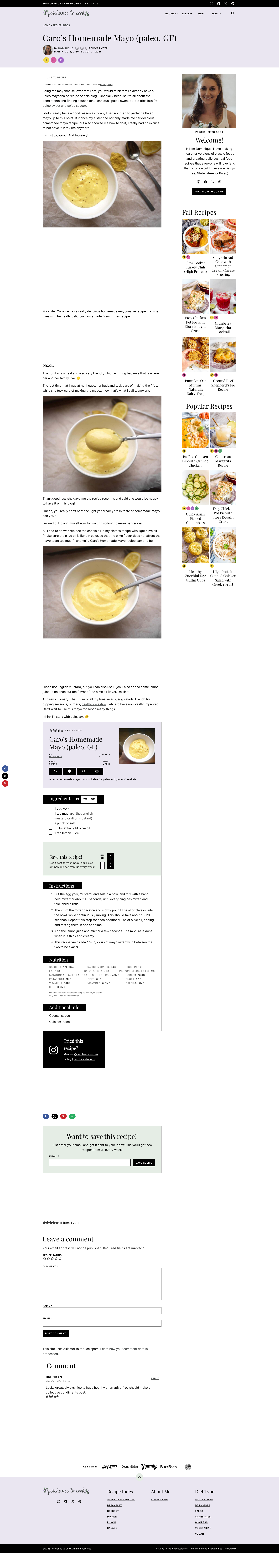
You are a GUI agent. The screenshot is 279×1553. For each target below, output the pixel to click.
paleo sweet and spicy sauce (64, 106)
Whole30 (201, 1522)
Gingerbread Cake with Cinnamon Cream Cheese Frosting (223, 266)
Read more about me (209, 191)
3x (93, 799)
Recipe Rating (52, 1255)
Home (46, 25)
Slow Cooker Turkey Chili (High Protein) (195, 267)
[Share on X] (55, 1116)
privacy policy (106, 84)
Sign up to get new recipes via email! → (71, 3)
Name (47, 1306)
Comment (50, 1266)
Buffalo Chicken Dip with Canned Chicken (195, 461)
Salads (112, 1528)
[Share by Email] (83, 771)
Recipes (170, 13)
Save (111, 861)
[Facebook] (218, 3)
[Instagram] (211, 3)
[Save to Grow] (55, 771)
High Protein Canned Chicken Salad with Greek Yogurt (223, 578)
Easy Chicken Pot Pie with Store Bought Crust (195, 324)
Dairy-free (202, 1505)
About (214, 13)
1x (77, 799)
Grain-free (203, 1516)
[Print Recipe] (96, 771)
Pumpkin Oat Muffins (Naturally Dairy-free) (195, 387)
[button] (75, 48)
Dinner (112, 1516)
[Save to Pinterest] (63, 1116)
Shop (201, 13)
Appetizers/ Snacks (121, 1499)
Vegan (199, 1533)
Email (102, 858)
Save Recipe (144, 1162)
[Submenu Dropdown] (178, 14)
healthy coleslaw (94, 704)
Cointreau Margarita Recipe (223, 461)
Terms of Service (198, 1548)
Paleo (199, 1511)
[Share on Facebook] (46, 1116)
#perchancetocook (83, 1059)
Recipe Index (61, 25)
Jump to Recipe (56, 77)
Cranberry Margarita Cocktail (223, 327)
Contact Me (159, 1499)
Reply (155, 1378)
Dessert (113, 1511)
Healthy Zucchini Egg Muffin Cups (195, 575)
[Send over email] (72, 1116)
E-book (187, 13)
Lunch (111, 1522)
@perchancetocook (86, 1054)
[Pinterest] (232, 3)
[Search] (232, 13)
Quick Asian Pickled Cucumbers (195, 518)
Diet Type (204, 1491)
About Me (160, 1491)
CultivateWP (229, 1548)
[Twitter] (225, 3)
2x (85, 799)
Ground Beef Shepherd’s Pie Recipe (223, 385)
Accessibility (180, 1548)
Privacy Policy (163, 1548)
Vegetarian (203, 1528)
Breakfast (114, 1505)
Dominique (65, 48)
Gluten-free (204, 1499)
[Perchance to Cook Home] (66, 13)
